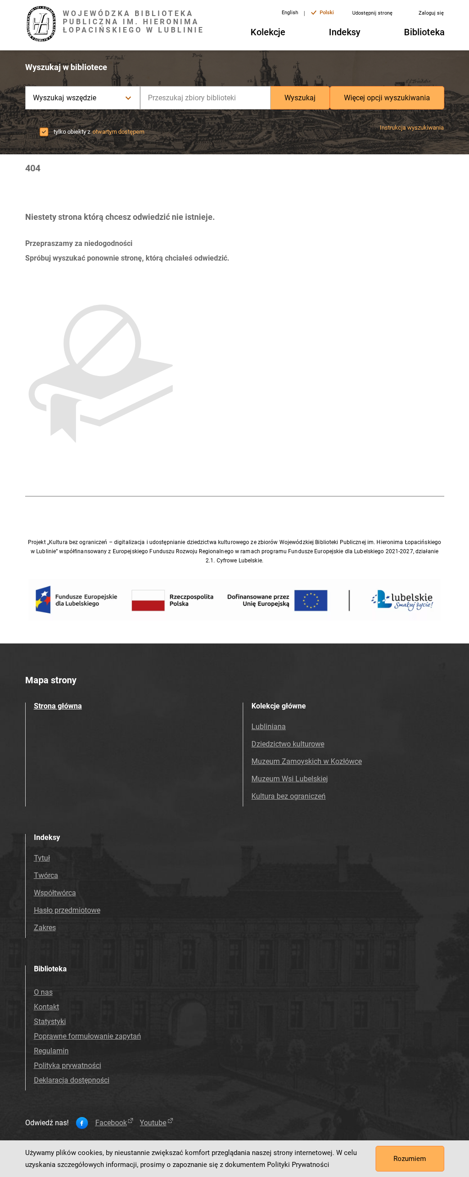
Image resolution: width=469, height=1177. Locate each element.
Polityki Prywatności (298, 1165)
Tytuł (42, 858)
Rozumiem (409, 1159)
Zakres (45, 927)
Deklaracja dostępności (71, 1080)
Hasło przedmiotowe (67, 910)
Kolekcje (268, 32)
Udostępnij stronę (372, 13)
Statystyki (50, 1021)
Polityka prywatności (67, 1065)
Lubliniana (268, 726)
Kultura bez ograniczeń (288, 796)
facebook (111, 1123)
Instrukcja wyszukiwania (412, 127)
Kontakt (46, 1007)
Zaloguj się (431, 13)
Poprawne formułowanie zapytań (87, 1036)
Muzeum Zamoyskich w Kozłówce (306, 761)
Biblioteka (424, 32)
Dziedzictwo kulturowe (287, 744)
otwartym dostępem (118, 131)
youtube (153, 1123)
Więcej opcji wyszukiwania (387, 97)
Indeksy (344, 32)
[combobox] (205, 97)
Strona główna (58, 706)
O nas (43, 992)
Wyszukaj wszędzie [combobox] (65, 97)
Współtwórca (55, 892)
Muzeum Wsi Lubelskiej (289, 778)
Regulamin (51, 1050)
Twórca (46, 875)
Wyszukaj (300, 97)
